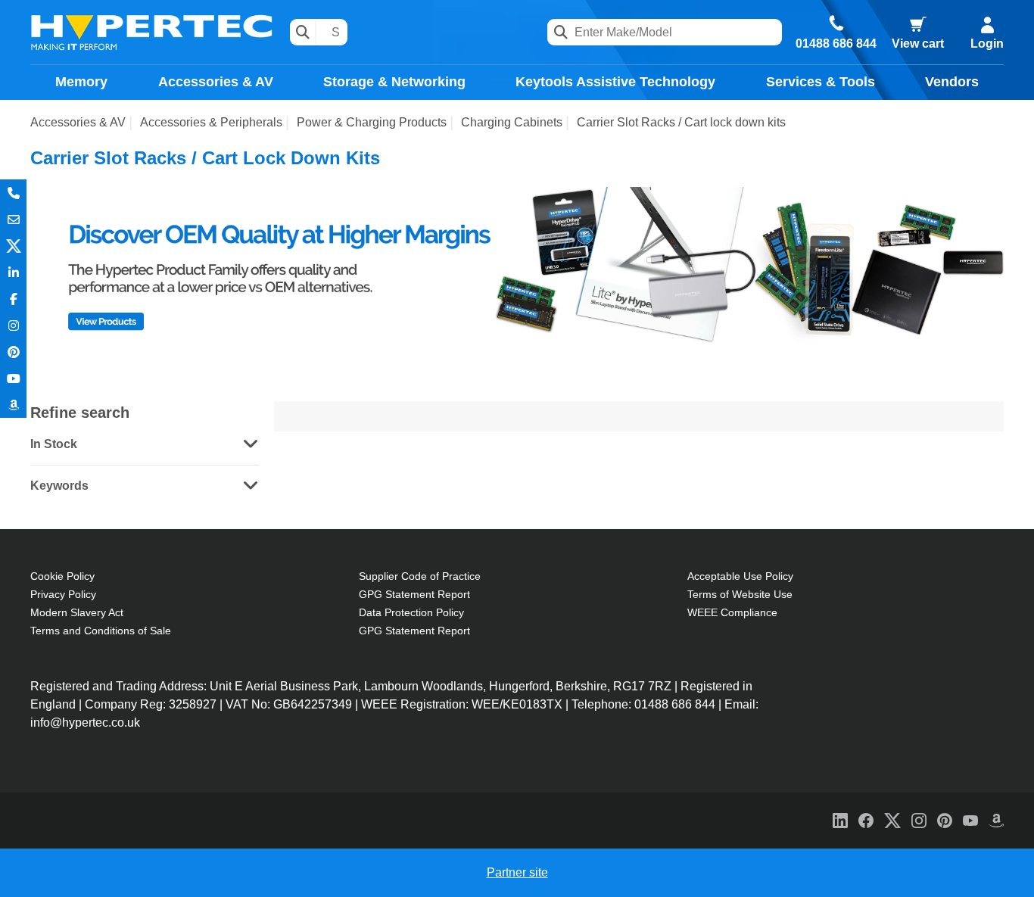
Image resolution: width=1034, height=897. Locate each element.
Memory (81, 81)
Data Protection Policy (411, 612)
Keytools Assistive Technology (615, 81)
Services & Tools (820, 81)
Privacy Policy (63, 594)
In (13, 272)
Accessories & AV (215, 81)
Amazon (13, 404)
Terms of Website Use (740, 594)
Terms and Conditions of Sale (100, 630)
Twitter (13, 245)
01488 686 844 (836, 44)
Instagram (13, 325)
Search (303, 32)
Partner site (517, 872)
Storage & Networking (394, 81)
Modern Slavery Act (76, 612)
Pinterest (13, 351)
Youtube (13, 378)
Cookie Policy (62, 576)
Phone (13, 192)
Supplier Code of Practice (420, 576)
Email (13, 219)
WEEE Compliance (732, 612)
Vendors (952, 81)
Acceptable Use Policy (740, 576)
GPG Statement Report (414, 594)
